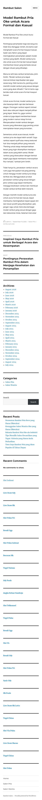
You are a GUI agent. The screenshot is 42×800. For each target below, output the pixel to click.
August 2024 (10, 362)
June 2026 (9, 295)
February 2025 (11, 344)
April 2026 (9, 301)
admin (8, 221)
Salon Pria (32, 221)
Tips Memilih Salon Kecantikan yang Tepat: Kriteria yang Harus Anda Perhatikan (21, 438)
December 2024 (12, 350)
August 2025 (10, 326)
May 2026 (9, 298)
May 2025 (9, 335)
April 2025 (9, 338)
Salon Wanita (11, 385)
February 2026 (11, 308)
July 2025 (9, 329)
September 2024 (12, 359)
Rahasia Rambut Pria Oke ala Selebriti (21, 432)
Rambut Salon (12, 7)
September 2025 (12, 323)
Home (6, 778)
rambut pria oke (9, 224)
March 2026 (10, 304)
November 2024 (12, 353)
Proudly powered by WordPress (25, 796)
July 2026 (9, 292)
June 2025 (9, 332)
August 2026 (10, 289)
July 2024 (9, 365)
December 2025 (12, 314)
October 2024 (11, 356)
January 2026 (11, 311)
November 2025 (12, 317)
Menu (35, 8)
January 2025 (11, 347)
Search (6, 397)
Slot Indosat (8, 480)
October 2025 (11, 320)
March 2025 (10, 341)
